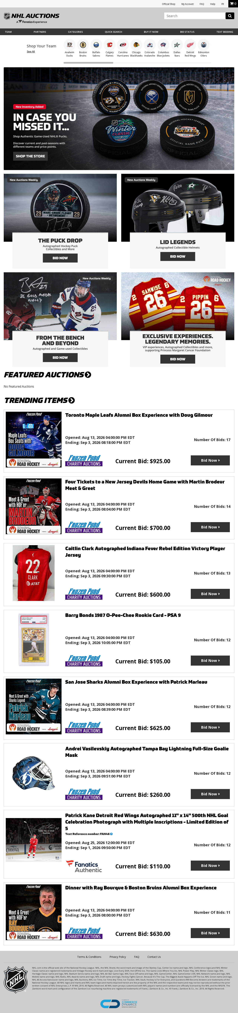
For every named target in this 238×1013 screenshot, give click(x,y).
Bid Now (209, 460)
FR (222, 4)
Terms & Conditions (89, 957)
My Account (187, 4)
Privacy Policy (118, 957)
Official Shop (168, 4)
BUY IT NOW (151, 31)
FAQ (202, 4)
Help (212, 4)
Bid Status (187, 31)
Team (8, 31)
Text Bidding (224, 31)
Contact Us (154, 957)
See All (31, 51)
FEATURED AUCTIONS (44, 375)
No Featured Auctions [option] (19, 386)
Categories (75, 31)
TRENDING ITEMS (36, 400)
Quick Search (113, 31)
